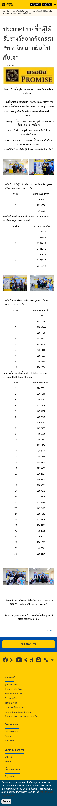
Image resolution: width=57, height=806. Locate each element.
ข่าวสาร (50, 630)
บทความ (8, 757)
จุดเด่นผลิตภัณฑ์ (12, 684)
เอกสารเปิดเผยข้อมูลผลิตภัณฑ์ (18, 712)
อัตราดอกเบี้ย (11, 698)
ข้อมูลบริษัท (10, 776)
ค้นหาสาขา (9, 740)
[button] (28, 644)
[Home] (7, 4)
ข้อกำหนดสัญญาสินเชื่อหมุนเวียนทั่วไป (21, 716)
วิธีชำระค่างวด (11, 703)
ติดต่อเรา (9, 736)
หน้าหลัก (6, 11)
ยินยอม (6, 801)
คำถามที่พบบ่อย (11, 731)
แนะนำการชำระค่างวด (14, 707)
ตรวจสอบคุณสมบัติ (13, 693)
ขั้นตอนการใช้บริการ (13, 689)
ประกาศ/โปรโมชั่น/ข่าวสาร (20, 11)
